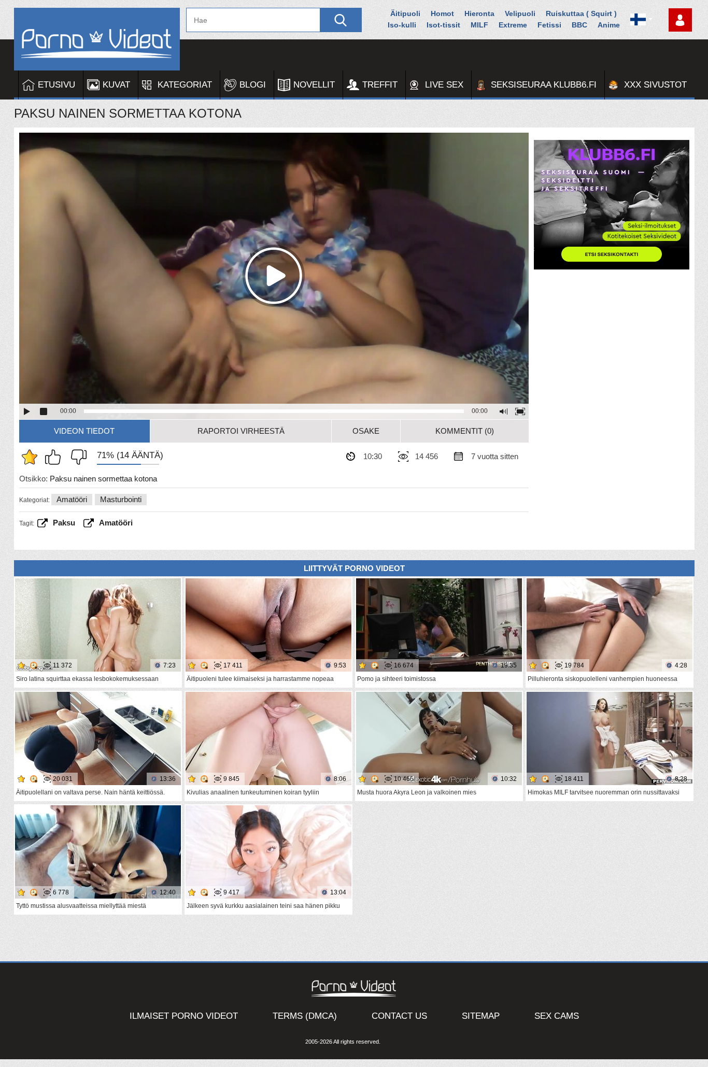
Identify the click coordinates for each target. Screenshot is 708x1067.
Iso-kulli (402, 25)
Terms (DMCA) (305, 1016)
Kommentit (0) (464, 430)
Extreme (513, 25)
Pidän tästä (55, 457)
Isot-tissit (443, 25)
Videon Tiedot (84, 430)
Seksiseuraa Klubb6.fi (544, 85)
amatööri (116, 522)
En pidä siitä (76, 457)
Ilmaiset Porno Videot (184, 1016)
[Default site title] (97, 39)
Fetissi (549, 25)
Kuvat (116, 85)
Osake (365, 430)
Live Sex (444, 85)
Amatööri (71, 499)
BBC (579, 25)
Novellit (314, 85)
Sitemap (481, 1016)
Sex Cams (556, 1016)
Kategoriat (185, 85)
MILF (479, 25)
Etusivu (56, 85)
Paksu (64, 522)
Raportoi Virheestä (241, 430)
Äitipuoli (405, 13)
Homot (442, 13)
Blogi (252, 85)
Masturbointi (120, 499)
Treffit (380, 85)
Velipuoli (520, 13)
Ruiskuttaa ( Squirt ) (581, 13)
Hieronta (479, 13)
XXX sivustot (655, 85)
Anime (609, 25)
